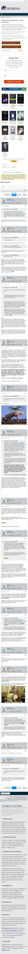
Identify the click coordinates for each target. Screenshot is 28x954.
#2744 (25, 751)
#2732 (25, 234)
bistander (9, 199)
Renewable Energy (18, 172)
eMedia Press (8, 17)
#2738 (25, 538)
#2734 (25, 347)
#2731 (25, 206)
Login (25, 0)
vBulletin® (21, 797)
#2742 (25, 674)
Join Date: (9, 202)
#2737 (25, 506)
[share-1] (25, 203)
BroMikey (9, 386)
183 (14, 194)
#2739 (25, 591)
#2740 (25, 615)
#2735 (25, 393)
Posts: (17, 202)
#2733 (25, 284)
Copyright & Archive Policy (11, 801)
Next (24, 194)
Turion (8, 227)
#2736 (25, 438)
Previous (7, 194)
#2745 (25, 765)
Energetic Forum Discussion (8, 172)
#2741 (25, 655)
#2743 (25, 715)
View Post (17, 237)
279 (19, 194)
